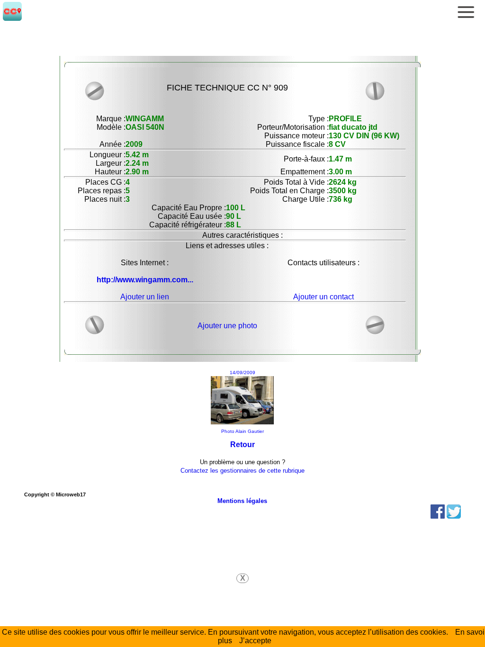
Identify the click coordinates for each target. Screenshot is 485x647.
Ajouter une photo (227, 326)
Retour (242, 444)
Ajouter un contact (323, 297)
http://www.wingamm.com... (145, 280)
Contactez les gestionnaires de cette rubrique (242, 470)
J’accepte (255, 641)
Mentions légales (242, 500)
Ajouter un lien (144, 297)
